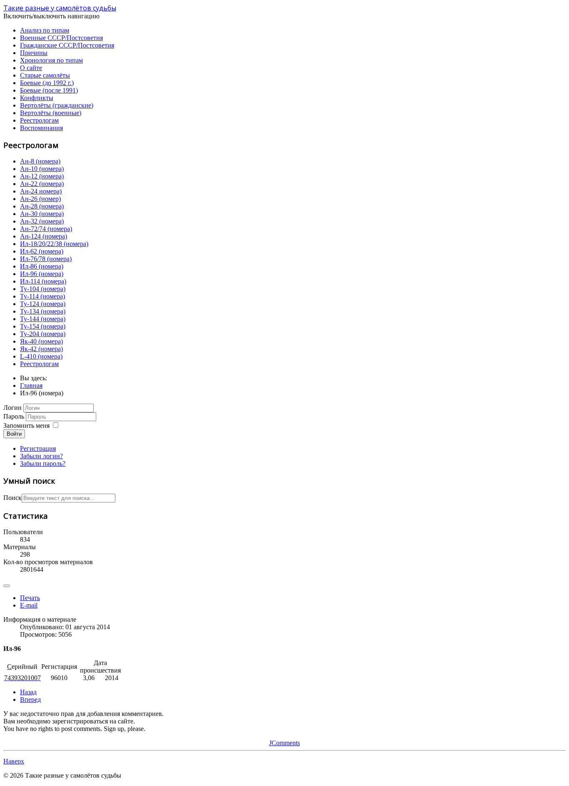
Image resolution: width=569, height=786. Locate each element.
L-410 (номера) (41, 356)
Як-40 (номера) (41, 341)
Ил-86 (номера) (41, 266)
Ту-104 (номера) (42, 288)
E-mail (28, 605)
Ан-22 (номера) (42, 183)
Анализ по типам (44, 30)
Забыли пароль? (42, 463)
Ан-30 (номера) (42, 213)
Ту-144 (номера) (42, 318)
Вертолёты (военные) (50, 112)
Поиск (12, 497)
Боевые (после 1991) (49, 90)
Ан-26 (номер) (40, 198)
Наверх (13, 761)
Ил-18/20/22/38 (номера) (54, 243)
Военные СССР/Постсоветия (61, 37)
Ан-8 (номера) (40, 161)
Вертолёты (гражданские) (56, 105)
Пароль (13, 416)
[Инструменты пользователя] (6, 586)
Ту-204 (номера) (42, 333)
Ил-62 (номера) (41, 251)
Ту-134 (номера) (42, 311)
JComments (284, 742)
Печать (30, 597)
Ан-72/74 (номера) (46, 228)
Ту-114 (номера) (42, 296)
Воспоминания (41, 127)
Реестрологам (39, 120)
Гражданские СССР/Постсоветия (67, 45)
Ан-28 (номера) (42, 206)
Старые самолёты (45, 75)
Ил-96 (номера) (41, 273)
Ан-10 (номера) (42, 168)
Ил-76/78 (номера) (46, 258)
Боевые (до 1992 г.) (47, 82)
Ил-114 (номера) (43, 281)
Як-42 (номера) (41, 348)
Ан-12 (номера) (42, 176)
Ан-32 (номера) (42, 221)
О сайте (31, 67)
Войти (14, 434)
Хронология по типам (51, 60)
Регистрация (38, 448)
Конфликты (36, 97)
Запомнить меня (26, 425)
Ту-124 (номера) (42, 303)
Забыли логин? (41, 456)
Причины (33, 52)
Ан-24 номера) (41, 191)
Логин (12, 407)
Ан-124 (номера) (43, 236)
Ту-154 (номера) (42, 326)
